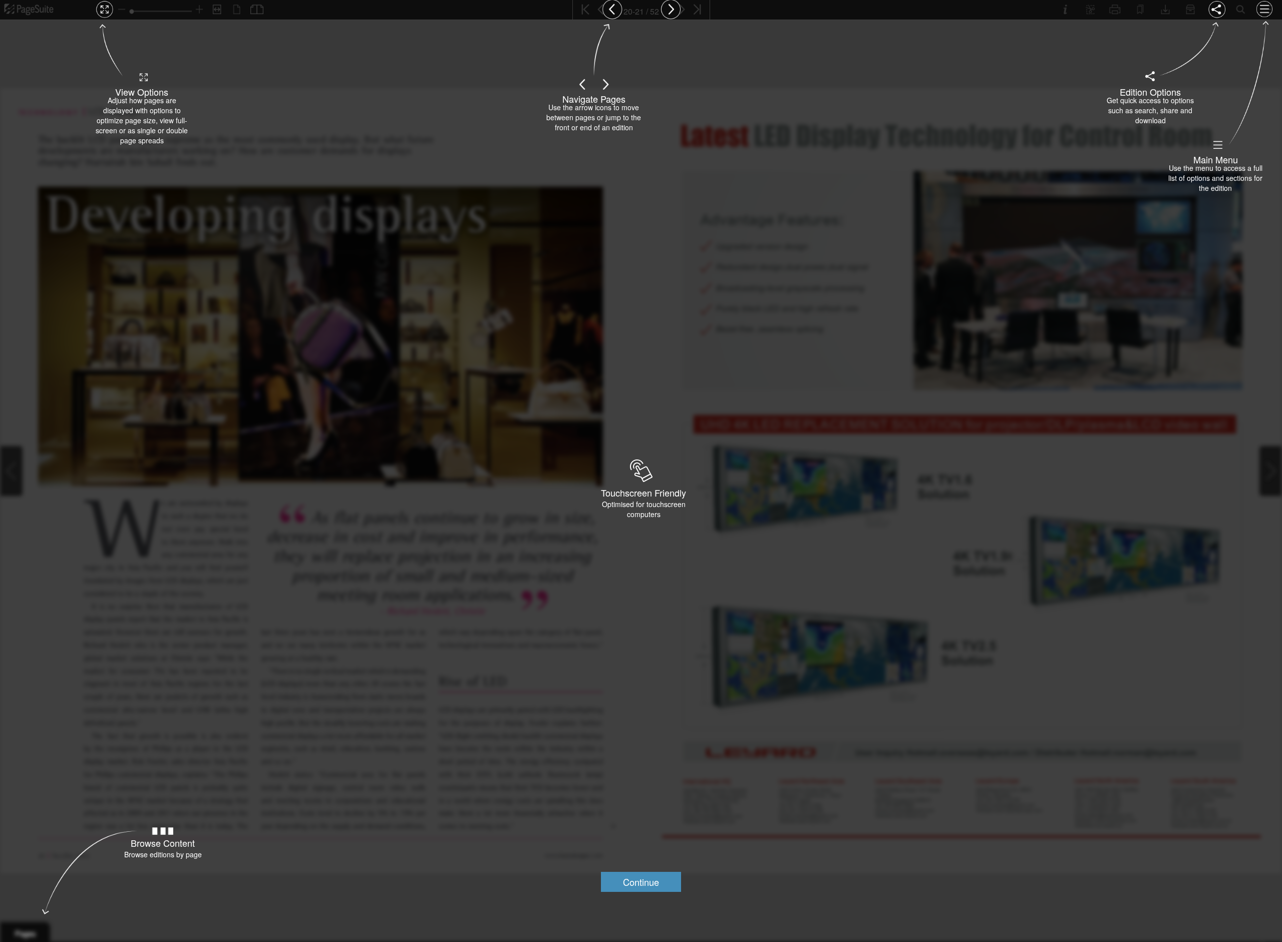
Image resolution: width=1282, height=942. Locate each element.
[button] (641, 882)
